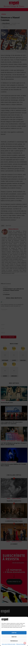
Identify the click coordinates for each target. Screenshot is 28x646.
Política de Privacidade (20, 644)
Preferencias (14, 641)
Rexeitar (14, 637)
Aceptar (14, 632)
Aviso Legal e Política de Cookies (8, 644)
